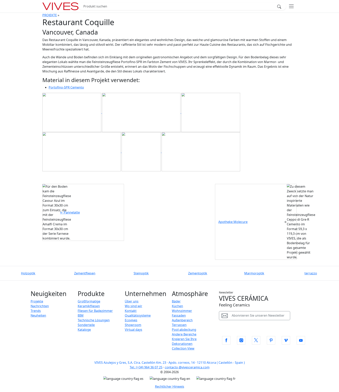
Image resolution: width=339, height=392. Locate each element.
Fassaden (179, 315)
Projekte (37, 301)
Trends (36, 311)
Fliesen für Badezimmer (95, 311)
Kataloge (84, 329)
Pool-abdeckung (184, 329)
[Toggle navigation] (291, 6)
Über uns (132, 301)
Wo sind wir (133, 306)
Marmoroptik (254, 273)
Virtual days (133, 329)
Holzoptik (28, 273)
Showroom (133, 325)
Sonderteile (86, 325)
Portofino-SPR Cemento (66, 87)
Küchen (177, 306)
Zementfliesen (84, 273)
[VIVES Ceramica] (60, 6)
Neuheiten (38, 315)
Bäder (176, 301)
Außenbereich (182, 320)
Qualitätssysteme (138, 315)
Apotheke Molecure (233, 222)
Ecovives (131, 320)
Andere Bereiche (184, 334)
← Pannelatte (70, 212)
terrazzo (310, 273)
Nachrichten (40, 306)
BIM (81, 315)
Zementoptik (197, 273)
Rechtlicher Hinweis (169, 386)
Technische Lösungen (94, 320)
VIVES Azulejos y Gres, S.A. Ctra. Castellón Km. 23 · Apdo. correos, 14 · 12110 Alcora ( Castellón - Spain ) (169, 362)
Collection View (183, 348)
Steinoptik (141, 273)
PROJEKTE (49, 15)
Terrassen (179, 325)
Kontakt (131, 311)
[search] (280, 6)
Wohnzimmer (182, 311)
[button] (226, 340)
